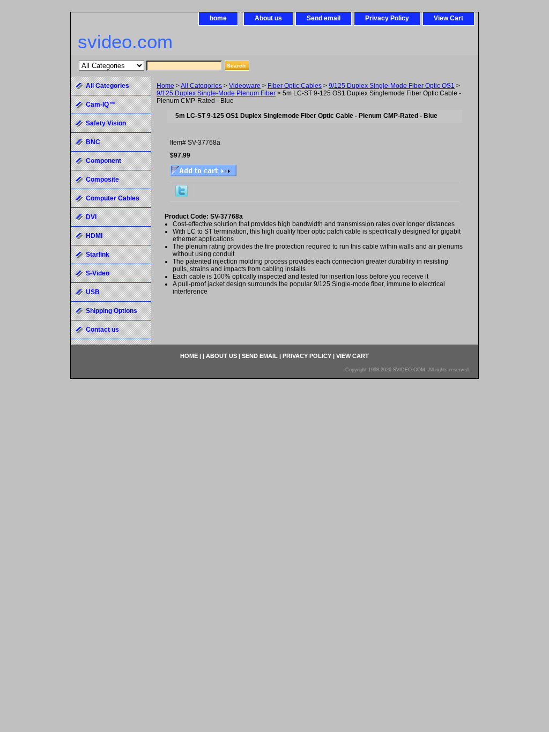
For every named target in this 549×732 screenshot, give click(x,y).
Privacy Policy (387, 18)
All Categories (201, 85)
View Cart (448, 18)
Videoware (245, 85)
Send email (323, 18)
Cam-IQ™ (100, 104)
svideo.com (125, 41)
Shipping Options (111, 311)
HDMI (94, 236)
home (218, 18)
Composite (102, 179)
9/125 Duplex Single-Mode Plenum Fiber (216, 93)
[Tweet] (181, 195)
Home (165, 85)
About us (268, 18)
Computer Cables (112, 198)
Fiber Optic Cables (295, 85)
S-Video (97, 273)
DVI (91, 217)
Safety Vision (106, 123)
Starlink (97, 254)
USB (93, 292)
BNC (93, 142)
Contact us (102, 329)
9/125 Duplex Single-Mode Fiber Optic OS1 (392, 85)
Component (103, 161)
